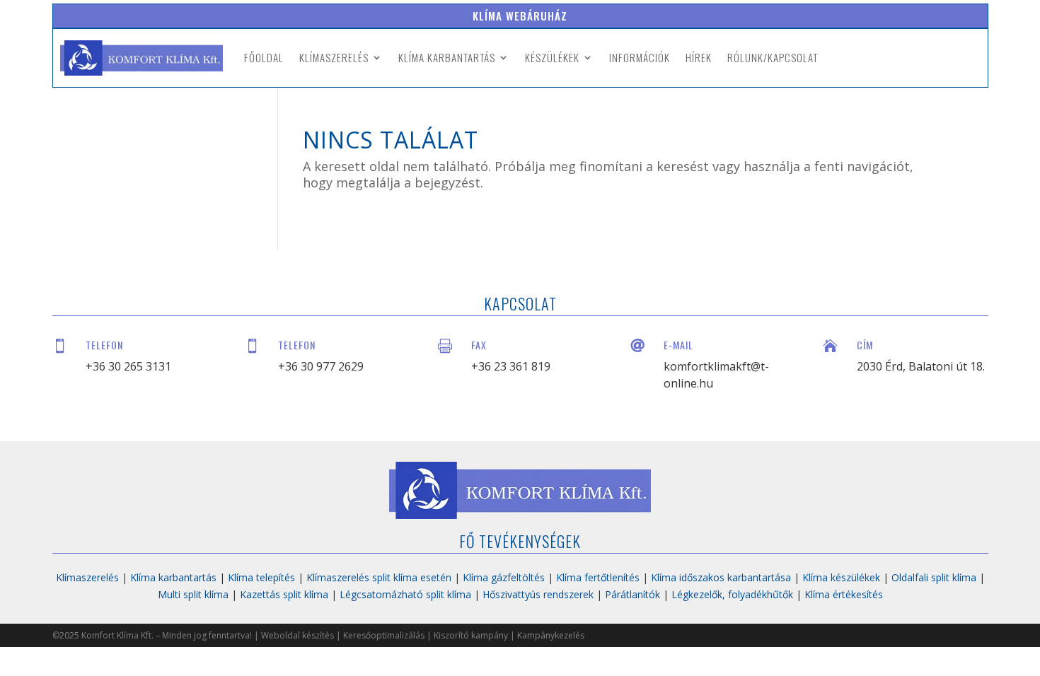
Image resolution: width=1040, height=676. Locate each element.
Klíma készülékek (841, 577)
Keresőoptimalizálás (383, 635)
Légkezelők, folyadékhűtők (732, 594)
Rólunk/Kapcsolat (772, 57)
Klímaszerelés (334, 57)
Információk (639, 57)
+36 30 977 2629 (321, 366)
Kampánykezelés (550, 635)
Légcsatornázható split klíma (405, 594)
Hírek (699, 57)
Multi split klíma (193, 594)
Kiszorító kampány (471, 635)
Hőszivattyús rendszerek (538, 594)
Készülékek (552, 57)
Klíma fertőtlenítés (598, 577)
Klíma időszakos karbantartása (721, 577)
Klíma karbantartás (446, 57)
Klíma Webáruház (520, 15)
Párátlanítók (632, 594)
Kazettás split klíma (284, 594)
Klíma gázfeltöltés (504, 577)
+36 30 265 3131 (128, 366)
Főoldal (264, 57)
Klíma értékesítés (843, 594)
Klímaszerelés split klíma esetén (378, 577)
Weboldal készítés (297, 635)
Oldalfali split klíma (933, 577)
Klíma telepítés (261, 577)
